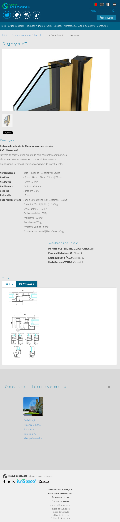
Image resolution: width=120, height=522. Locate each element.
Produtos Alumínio (35, 25)
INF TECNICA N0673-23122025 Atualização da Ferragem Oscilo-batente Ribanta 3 (59, 408)
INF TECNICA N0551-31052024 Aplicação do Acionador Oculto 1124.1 (53, 369)
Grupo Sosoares (16, 25)
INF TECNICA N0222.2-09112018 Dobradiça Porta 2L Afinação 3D (50, 415)
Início (4, 25)
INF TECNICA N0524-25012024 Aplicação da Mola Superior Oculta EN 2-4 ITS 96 (57, 390)
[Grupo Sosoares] (18, 6)
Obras (49, 25)
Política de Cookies (60, 515)
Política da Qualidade (60, 508)
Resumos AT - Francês (29, 442)
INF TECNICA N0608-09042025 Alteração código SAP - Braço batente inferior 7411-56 (61, 387)
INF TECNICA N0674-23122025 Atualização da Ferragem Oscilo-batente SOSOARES (59, 412)
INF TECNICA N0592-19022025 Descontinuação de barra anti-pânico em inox (57, 376)
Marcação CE (70, 25)
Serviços (58, 25)
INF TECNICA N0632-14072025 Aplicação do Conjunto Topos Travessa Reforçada (58, 404)
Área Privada (106, 17)
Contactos (102, 25)
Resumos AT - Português (30, 445)
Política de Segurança (60, 518)
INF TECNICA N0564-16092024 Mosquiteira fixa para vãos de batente (52, 372)
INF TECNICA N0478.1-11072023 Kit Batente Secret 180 (45, 422)
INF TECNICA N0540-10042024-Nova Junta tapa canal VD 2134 (49, 362)
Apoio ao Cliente (86, 25)
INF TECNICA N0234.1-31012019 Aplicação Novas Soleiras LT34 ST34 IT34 (55, 383)
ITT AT (21, 438)
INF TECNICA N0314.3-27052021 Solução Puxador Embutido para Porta (54, 397)
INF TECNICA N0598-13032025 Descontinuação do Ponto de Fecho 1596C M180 (58, 379)
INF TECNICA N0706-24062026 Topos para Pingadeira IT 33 (48, 426)
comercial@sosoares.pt (60, 505)
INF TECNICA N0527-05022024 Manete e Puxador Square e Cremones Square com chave (62, 394)
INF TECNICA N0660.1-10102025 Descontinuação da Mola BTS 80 (50, 401)
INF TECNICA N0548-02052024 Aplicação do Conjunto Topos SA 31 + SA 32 (55, 365)
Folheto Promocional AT (64, 438)
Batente (38, 35)
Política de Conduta (60, 511)
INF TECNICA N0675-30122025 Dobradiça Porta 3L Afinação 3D (49, 419)
